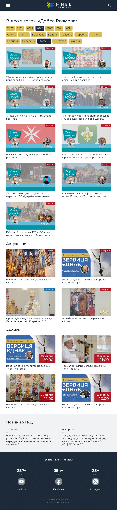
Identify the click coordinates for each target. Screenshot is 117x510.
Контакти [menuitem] (69, 459)
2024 (30, 28)
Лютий (24, 34)
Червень (81, 34)
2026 (10, 28)
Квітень (53, 34)
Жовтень (44, 41)
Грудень (75, 41)
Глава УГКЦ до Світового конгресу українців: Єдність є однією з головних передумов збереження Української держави (29, 440)
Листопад (60, 41)
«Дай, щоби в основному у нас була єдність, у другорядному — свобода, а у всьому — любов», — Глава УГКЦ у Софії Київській (84, 440)
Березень (38, 34)
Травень (66, 34)
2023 (40, 28)
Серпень (13, 41)
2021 (59, 28)
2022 (50, 28)
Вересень (28, 41)
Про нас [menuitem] (47, 459)
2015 (68, 28)
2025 (20, 28)
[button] (8, 5)
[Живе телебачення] (58, 5)
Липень (96, 34)
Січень (11, 34)
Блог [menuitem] (57, 459)
